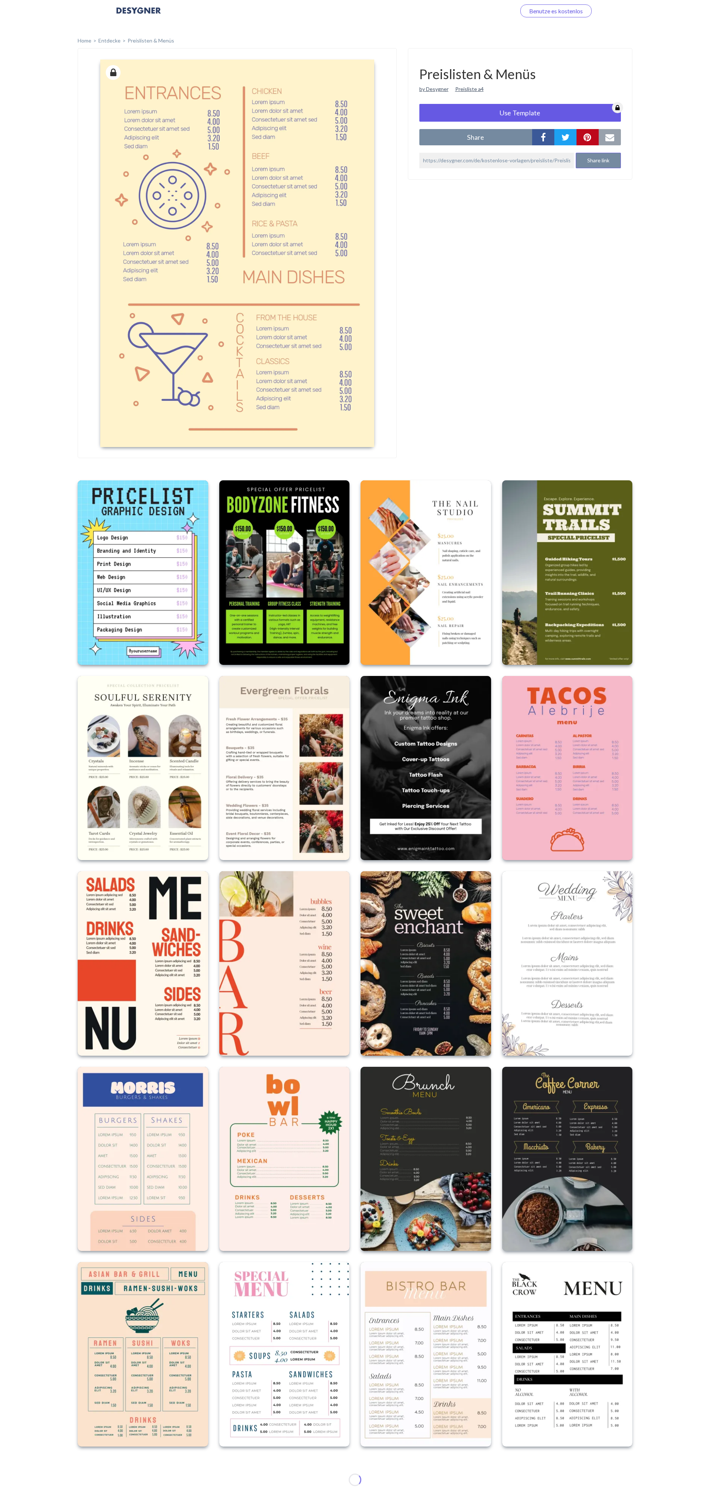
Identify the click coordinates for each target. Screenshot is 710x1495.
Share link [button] (598, 160)
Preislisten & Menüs (151, 40)
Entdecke (109, 40)
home (84, 40)
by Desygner (434, 89)
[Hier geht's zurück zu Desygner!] (138, 15)
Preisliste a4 (469, 89)
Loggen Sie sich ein (484, 11)
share (475, 137)
